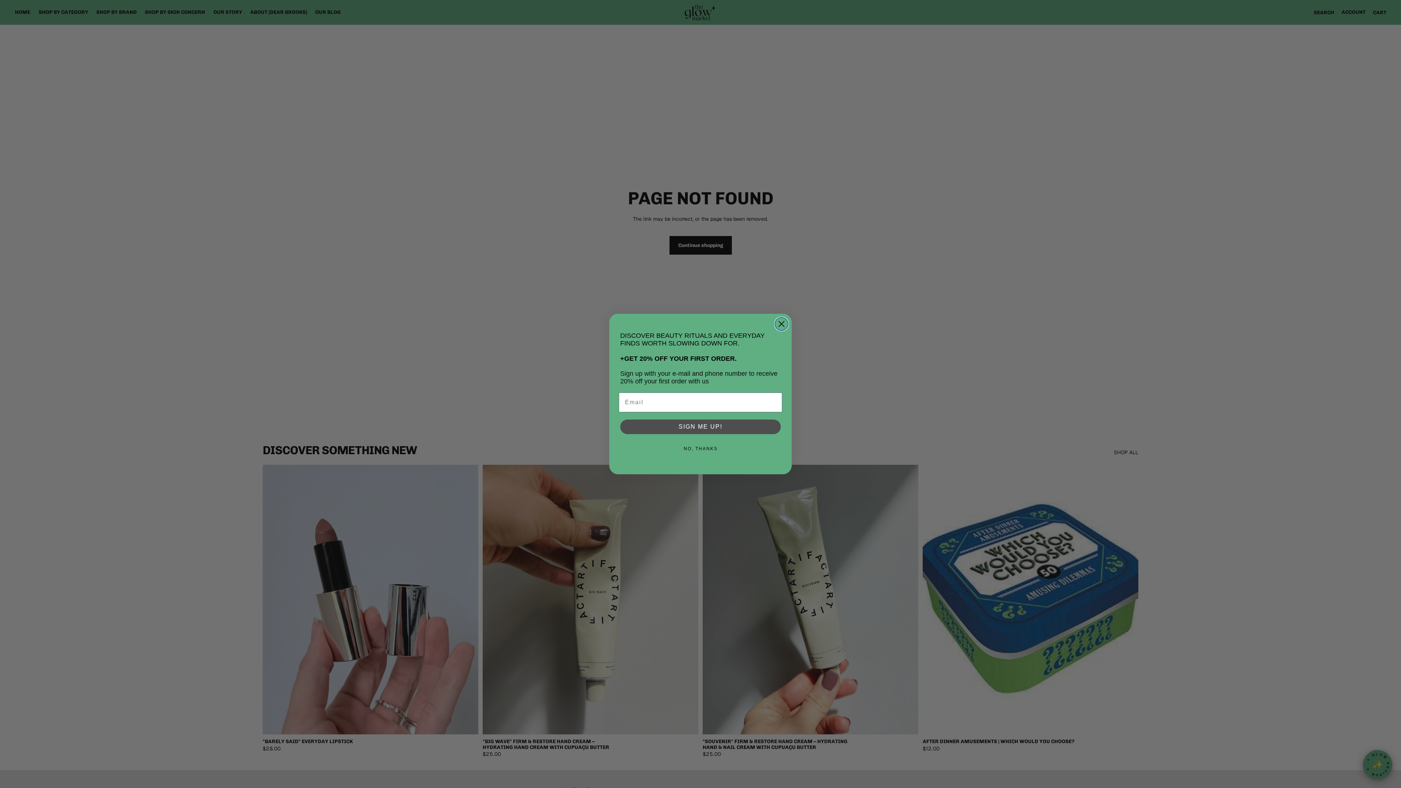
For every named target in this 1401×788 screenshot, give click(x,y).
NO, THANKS (701, 448)
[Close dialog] (781, 324)
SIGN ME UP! (700, 427)
